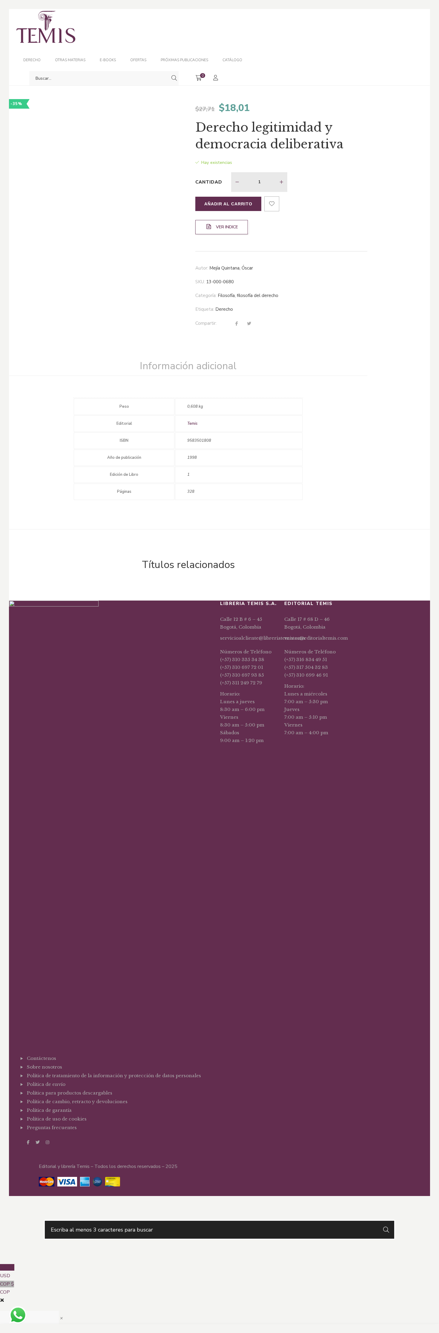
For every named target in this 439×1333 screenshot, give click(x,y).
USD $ (7, 1271)
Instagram (47, 1142)
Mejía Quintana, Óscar (231, 268)
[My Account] (216, 78)
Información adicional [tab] (188, 366)
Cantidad (208, 182)
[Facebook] (236, 324)
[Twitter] (249, 324)
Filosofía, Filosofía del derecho (248, 295)
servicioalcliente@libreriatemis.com (262, 638)
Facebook (28, 1142)
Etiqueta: (204, 309)
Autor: (201, 268)
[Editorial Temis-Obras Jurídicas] (46, 47)
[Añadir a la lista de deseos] (271, 203)
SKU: (200, 282)
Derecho (224, 309)
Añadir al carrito (228, 203)
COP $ (7, 1288)
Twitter (38, 1142)
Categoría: (206, 295)
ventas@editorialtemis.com (316, 638)
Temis (192, 423)
